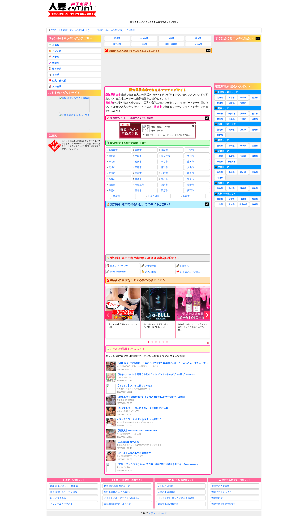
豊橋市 (138, 150)
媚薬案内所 (217, 498)
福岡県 (220, 199)
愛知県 (220, 146)
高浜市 (164, 184)
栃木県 (255, 113)
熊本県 (255, 199)
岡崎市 (164, 150)
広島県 (255, 172)
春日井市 (165, 156)
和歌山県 (231, 161)
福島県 (243, 103)
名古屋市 (113, 150)
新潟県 (220, 130)
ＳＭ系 (144, 44)
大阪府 (220, 156)
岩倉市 (190, 184)
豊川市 (190, 156)
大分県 (220, 204)
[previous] (108, 315)
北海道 (220, 97)
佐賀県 (232, 199)
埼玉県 (232, 119)
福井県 (220, 135)
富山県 (243, 130)
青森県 (232, 97)
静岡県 (232, 146)
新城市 (112, 179)
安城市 (112, 167)
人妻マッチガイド (158, 513)
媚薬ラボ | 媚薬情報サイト (224, 504)
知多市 (190, 179)
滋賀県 (255, 156)
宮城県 (255, 97)
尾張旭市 (139, 184)
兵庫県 (232, 156)
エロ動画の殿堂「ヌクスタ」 (118, 504)
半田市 (138, 156)
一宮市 (190, 150)
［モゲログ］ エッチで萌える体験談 (176, 498)
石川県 (255, 130)
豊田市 (190, 161)
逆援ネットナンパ (119, 265)
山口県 (220, 177)
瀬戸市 (112, 156)
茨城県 (243, 113)
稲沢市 (190, 173)
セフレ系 (144, 38)
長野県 (232, 130)
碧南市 (138, 161)
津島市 (112, 161)
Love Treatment (118, 271)
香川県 (232, 188)
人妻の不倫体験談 (167, 492)
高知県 (255, 188)
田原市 (164, 190)
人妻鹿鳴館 (150, 265)
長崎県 (243, 199)
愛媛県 (243, 188)
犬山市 (190, 167)
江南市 (138, 173)
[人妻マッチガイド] (72, 10)
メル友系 (198, 44)
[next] (207, 315)
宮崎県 (232, 204)
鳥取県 (220, 172)
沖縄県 (255, 204)
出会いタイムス (58, 498)
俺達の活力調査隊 (220, 486)
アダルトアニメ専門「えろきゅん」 (122, 498)
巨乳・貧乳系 (171, 44)
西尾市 (138, 167)
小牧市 (164, 173)
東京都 (220, 113)
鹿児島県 (243, 204)
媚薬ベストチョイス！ (222, 492)
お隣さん (184, 265)
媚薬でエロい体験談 (168, 504)
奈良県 (220, 161)
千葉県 (243, 119)
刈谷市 (164, 161)
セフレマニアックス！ (61, 504)
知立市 (112, 184)
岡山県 (243, 172)
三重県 (255, 146)
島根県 (232, 172)
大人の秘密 (150, 271)
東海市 (138, 179)
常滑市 (112, 173)
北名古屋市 (153, 196)
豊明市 (112, 190)
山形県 (232, 103)
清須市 (116, 196)
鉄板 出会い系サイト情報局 (64, 486)
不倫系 (117, 38)
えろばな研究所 (165, 486)
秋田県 (220, 103)
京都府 (243, 156)
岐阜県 (243, 146)
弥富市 (186, 196)
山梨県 (255, 119)
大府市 (164, 179)
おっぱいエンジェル (190, 271)
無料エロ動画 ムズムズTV (117, 492)
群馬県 (220, 119)
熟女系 (198, 38)
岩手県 (243, 97)
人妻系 (171, 38)
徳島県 (220, 188)
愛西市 (190, 190)
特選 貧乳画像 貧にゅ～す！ (118, 486)
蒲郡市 (164, 167)
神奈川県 (231, 113)
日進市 (138, 190)
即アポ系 (117, 44)
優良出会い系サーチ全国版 (63, 492)
